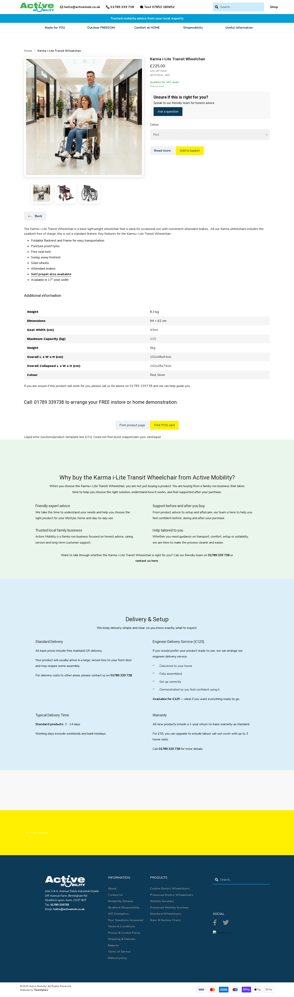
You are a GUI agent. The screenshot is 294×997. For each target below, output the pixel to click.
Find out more (157, 86)
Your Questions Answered (125, 920)
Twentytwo (41, 990)
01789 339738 (59, 905)
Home (28, 51)
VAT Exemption (118, 914)
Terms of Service (119, 952)
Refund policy (117, 958)
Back (38, 216)
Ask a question (168, 111)
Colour (154, 124)
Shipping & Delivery (121, 939)
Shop (274, 7)
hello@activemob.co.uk (82, 7)
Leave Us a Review (37, 833)
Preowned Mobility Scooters (169, 907)
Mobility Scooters (162, 901)
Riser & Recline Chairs (165, 920)
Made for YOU (55, 28)
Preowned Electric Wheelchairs (171, 895)
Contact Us (115, 895)
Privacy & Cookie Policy (124, 933)
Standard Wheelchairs (165, 914)
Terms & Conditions (121, 926)
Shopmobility (193, 28)
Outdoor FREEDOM (101, 28)
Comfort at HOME (147, 28)
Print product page (132, 425)
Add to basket (190, 150)
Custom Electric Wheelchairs (169, 888)
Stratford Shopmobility (123, 907)
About (112, 888)
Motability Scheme (120, 901)
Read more (162, 150)
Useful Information (239, 28)
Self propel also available (51, 274)
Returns (113, 945)
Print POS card (164, 425)
